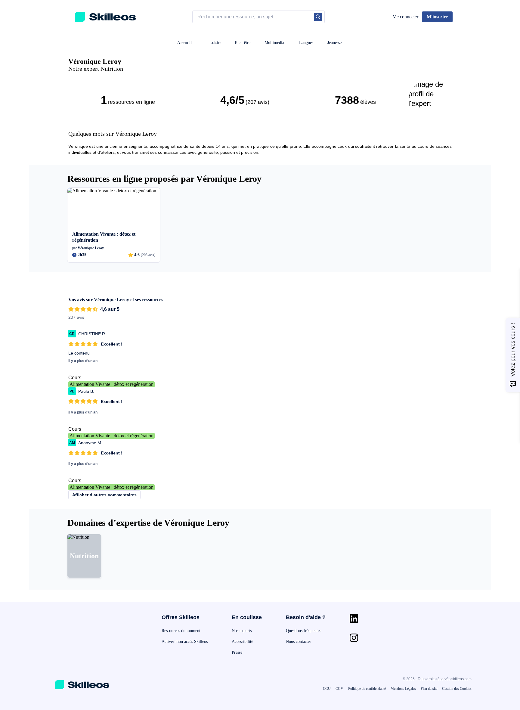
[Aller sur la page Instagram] (354, 638)
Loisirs (215, 42)
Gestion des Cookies (457, 689)
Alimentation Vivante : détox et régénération (111, 384)
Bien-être (242, 42)
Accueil (184, 42)
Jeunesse (334, 42)
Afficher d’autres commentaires (104, 494)
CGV (339, 689)
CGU (327, 689)
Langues (306, 42)
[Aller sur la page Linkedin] (354, 618)
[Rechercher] (318, 17)
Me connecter (405, 16)
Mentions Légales (403, 689)
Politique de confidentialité (367, 689)
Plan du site (429, 689)
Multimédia (274, 42)
